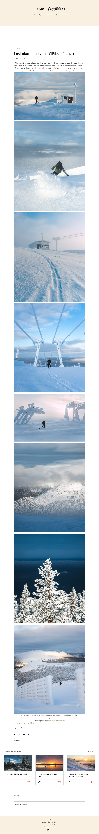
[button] (92, 32)
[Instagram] (48, 830)
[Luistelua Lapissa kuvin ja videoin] (50, 763)
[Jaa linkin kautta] (29, 734)
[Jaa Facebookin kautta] (15, 734)
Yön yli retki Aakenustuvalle (17, 774)
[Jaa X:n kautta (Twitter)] (19, 734)
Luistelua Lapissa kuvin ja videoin (48, 775)
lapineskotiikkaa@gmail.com (49, 822)
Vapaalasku (30, 728)
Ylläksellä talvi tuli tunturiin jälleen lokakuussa (79, 775)
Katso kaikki (91, 751)
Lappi (15, 728)
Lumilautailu (22, 728)
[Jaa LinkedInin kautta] (24, 734)
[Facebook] (51, 830)
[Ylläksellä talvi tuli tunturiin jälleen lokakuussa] (81, 763)
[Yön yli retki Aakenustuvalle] (18, 763)
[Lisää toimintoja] (84, 48)
